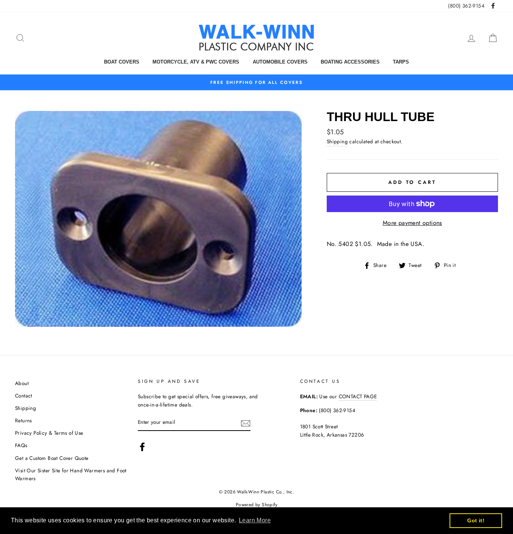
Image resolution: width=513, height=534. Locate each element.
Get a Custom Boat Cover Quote (52, 458)
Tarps (401, 62)
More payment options (412, 222)
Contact (23, 395)
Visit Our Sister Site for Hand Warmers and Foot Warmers (71, 474)
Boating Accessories (350, 62)
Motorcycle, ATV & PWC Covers (195, 62)
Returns (23, 420)
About (22, 383)
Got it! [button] (475, 520)
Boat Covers (121, 62)
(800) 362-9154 (466, 5)
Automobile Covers (280, 62)
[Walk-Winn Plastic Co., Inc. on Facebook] (142, 446)
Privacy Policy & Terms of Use (49, 433)
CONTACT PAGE (358, 396)
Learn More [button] (255, 520)
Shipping (337, 141)
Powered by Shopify (256, 504)
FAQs (21, 445)
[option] (256, 82)
